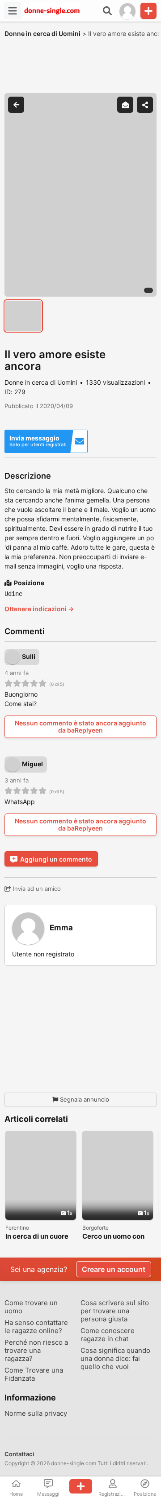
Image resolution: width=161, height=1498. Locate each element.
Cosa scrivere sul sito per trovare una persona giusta (114, 1311)
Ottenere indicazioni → (39, 609)
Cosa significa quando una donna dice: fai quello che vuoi (115, 1359)
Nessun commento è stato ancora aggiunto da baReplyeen (80, 726)
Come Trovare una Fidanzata (33, 1374)
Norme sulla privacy (35, 1413)
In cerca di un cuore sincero (36, 1236)
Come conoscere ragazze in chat (107, 1335)
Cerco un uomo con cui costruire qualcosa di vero (113, 1236)
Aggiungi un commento (56, 859)
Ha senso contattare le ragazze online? (36, 1327)
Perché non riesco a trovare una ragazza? (36, 1350)
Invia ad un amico (36, 888)
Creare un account (113, 1269)
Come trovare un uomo (31, 1307)
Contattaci (19, 1454)
